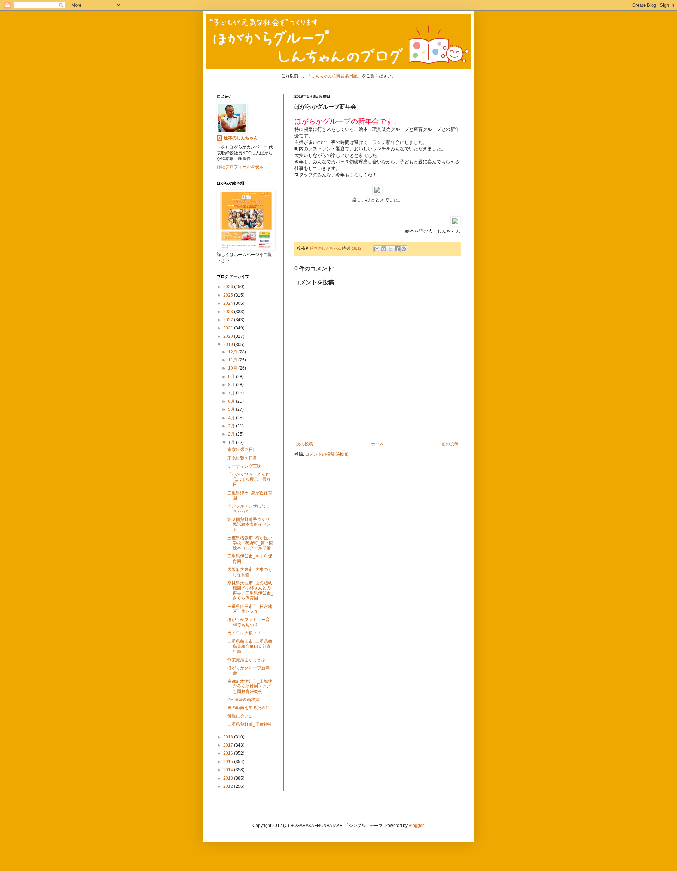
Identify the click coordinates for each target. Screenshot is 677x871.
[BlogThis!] (383, 248)
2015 (228, 761)
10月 (233, 368)
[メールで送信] (376, 248)
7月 (232, 392)
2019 (228, 344)
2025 (228, 295)
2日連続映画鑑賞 (243, 699)
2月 (232, 434)
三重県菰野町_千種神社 (249, 724)
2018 (228, 737)
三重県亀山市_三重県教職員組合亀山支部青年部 (249, 646)
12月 (233, 351)
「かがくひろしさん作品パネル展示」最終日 (249, 479)
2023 (228, 311)
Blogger (416, 825)
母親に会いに (240, 716)
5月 (232, 409)
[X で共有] (390, 248)
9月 (232, 376)
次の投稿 (304, 443)
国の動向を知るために (248, 707)
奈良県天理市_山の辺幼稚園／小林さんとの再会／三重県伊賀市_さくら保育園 (250, 590)
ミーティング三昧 (244, 466)
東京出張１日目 (242, 458)
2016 (228, 753)
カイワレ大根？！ (244, 633)
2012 (228, 786)
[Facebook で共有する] (397, 248)
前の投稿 (449, 443)
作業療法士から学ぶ (246, 659)
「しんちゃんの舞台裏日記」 (334, 75)
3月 (232, 426)
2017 (228, 745)
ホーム (377, 443)
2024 (228, 303)
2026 (228, 286)
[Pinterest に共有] (403, 248)
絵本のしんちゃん (241, 137)
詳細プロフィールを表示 (240, 166)
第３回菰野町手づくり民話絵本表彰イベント (249, 524)
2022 (228, 319)
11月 (233, 360)
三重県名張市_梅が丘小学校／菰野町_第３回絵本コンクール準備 (250, 542)
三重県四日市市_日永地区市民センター (249, 609)
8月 (232, 384)
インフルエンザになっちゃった (248, 508)
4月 (232, 417)
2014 (228, 769)
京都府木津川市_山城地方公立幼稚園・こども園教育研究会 (249, 686)
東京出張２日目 (242, 449)
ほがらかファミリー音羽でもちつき (248, 622)
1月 (232, 442)
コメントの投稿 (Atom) (326, 454)
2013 (228, 778)
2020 (228, 336)
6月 (232, 401)
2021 (228, 327)
